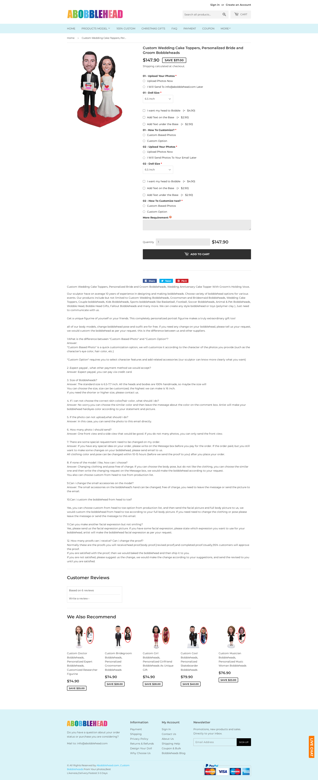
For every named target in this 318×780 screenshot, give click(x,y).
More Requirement (155, 217)
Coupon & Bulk (171, 748)
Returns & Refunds (142, 743)
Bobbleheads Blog (174, 753)
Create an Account (238, 4)
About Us (168, 738)
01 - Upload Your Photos (159, 76)
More (225, 28)
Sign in (215, 4)
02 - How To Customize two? (162, 200)
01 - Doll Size (151, 92)
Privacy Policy (139, 738)
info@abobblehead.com (92, 743)
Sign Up (244, 742)
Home (71, 28)
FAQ (174, 28)
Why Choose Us (140, 753)
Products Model (95, 28)
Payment (189, 28)
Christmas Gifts (153, 28)
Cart (243, 14)
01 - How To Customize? (158, 130)
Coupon (208, 28)
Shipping (148, 66)
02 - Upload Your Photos (159, 146)
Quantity (148, 242)
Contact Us (169, 734)
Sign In (166, 729)
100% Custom (125, 28)
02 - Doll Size (151, 163)
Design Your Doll (141, 748)
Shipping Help (171, 743)
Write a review (78, 598)
